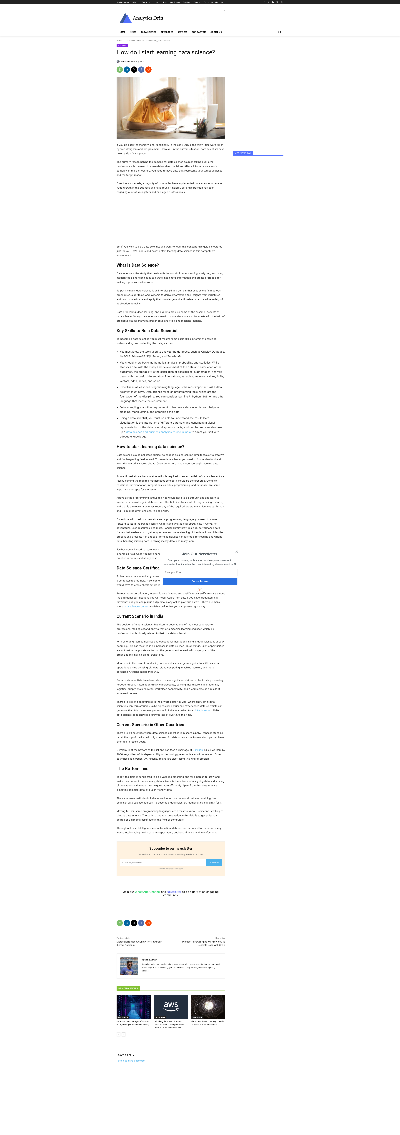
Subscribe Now (200, 581)
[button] (199, 554)
